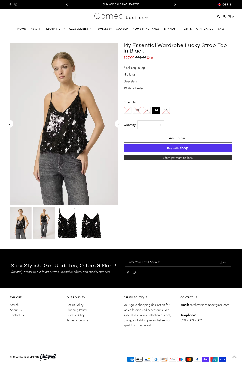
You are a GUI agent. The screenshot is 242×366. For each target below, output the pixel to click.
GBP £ (227, 4)
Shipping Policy (77, 310)
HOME (21, 29)
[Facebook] (10, 4)
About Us (16, 310)
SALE (221, 29)
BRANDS (170, 29)
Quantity (130, 125)
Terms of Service (77, 320)
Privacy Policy (76, 315)
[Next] (175, 4)
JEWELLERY (104, 29)
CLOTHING (53, 29)
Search (14, 305)
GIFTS (188, 29)
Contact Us (17, 315)
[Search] (218, 16)
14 (156, 110)
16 (166, 110)
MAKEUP (122, 29)
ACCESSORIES (79, 29)
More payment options (178, 157)
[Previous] (67, 4)
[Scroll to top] (234, 357)
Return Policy (75, 305)
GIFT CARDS (204, 29)
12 (146, 110)
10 (137, 110)
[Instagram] (15, 4)
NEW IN (36, 29)
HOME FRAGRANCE (146, 29)
